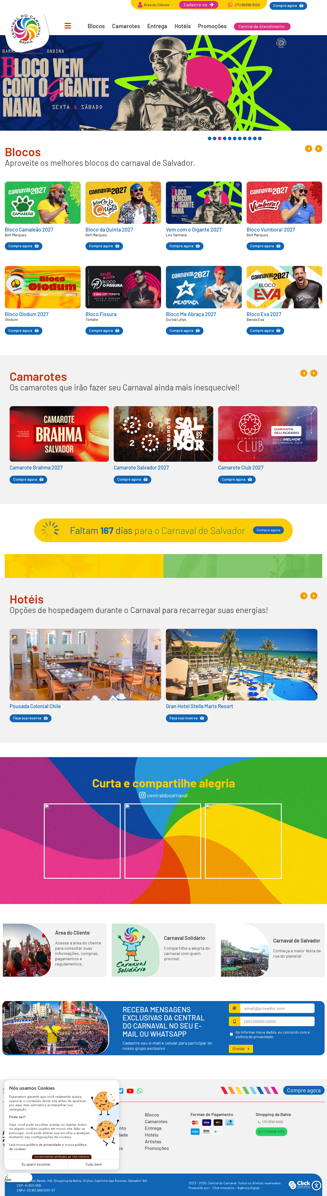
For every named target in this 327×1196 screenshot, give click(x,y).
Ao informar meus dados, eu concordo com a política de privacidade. (273, 1034)
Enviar (238, 1048)
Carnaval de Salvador (296, 940)
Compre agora (268, 530)
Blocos (96, 25)
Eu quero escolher (36, 1164)
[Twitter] (120, 1091)
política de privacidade (44, 1144)
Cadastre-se (195, 4)
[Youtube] (130, 1091)
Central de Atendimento (261, 26)
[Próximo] (318, 148)
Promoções (212, 25)
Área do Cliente (72, 932)
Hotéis (183, 25)
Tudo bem (93, 1164)
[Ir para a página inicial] (26, 52)
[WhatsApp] (139, 1091)
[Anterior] (308, 148)
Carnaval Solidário (184, 938)
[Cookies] (18, 1177)
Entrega (157, 25)
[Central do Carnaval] (82, 841)
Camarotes (126, 25)
